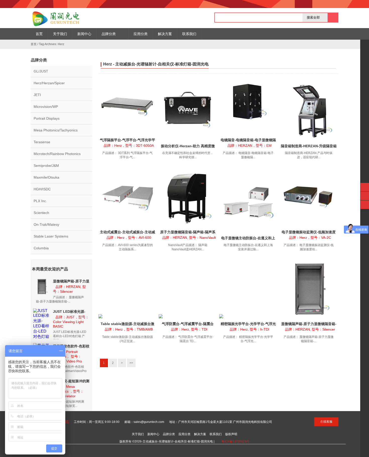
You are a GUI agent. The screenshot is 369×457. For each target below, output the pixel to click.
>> (131, 363)
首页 (34, 44)
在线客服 (326, 421)
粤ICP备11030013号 (235, 441)
